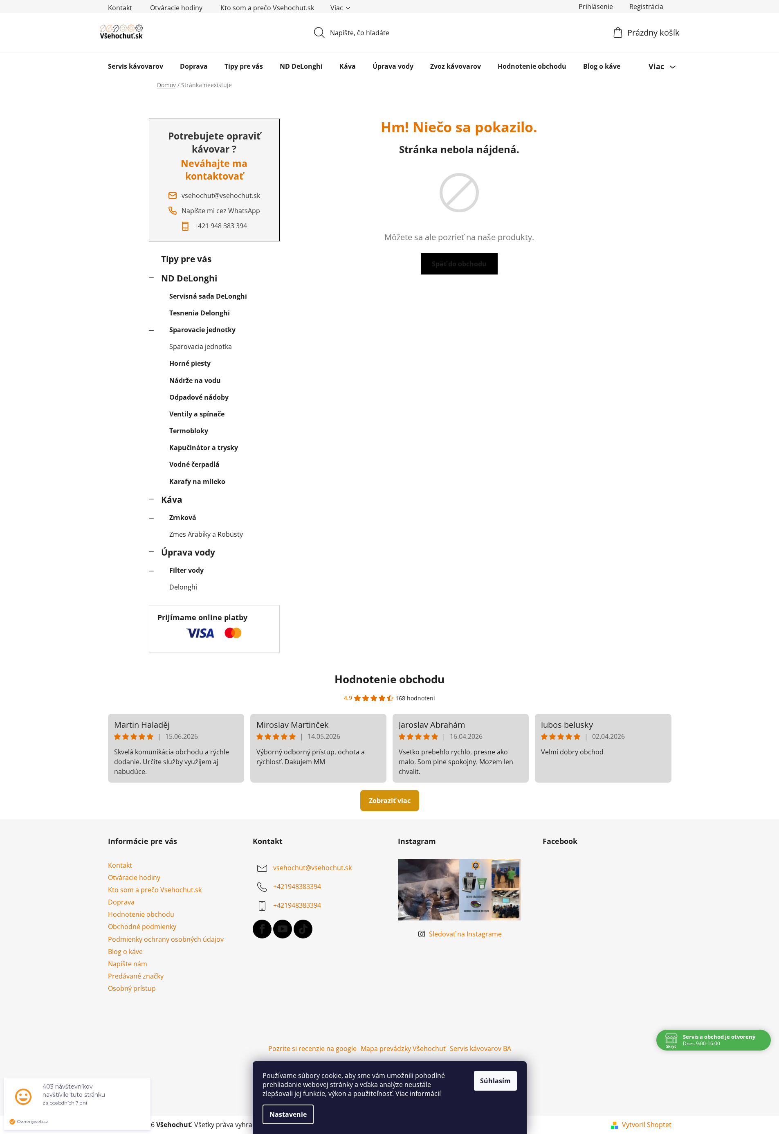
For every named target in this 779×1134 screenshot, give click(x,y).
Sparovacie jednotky (202, 329)
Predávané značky (136, 976)
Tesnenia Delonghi (199, 312)
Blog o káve (125, 951)
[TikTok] (303, 929)
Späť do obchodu (459, 263)
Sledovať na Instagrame (465, 933)
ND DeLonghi (189, 278)
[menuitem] (135, 66)
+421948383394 (297, 886)
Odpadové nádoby (199, 397)
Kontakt (120, 7)
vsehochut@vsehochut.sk (312, 867)
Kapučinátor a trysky (203, 447)
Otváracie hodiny (176, 7)
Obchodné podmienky (142, 926)
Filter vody (186, 570)
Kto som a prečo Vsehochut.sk (267, 7)
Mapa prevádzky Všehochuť (403, 1048)
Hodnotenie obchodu (389, 679)
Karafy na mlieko (197, 481)
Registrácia (646, 6)
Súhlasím (495, 1080)
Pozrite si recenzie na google (312, 1048)
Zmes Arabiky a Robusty (206, 534)
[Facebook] (262, 929)
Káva (171, 499)
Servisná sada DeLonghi (208, 296)
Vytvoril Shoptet (646, 1124)
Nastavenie (288, 1114)
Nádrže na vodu (195, 380)
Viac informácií (418, 1093)
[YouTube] (282, 929)
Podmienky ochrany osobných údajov (166, 939)
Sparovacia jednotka (200, 346)
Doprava (121, 902)
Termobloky (188, 430)
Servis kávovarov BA (480, 1048)
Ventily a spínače (196, 414)
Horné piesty (190, 363)
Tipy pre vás (186, 259)
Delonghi (183, 587)
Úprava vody (188, 552)
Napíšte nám (127, 963)
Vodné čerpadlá (194, 464)
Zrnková (182, 517)
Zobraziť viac (390, 800)
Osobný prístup (132, 988)
